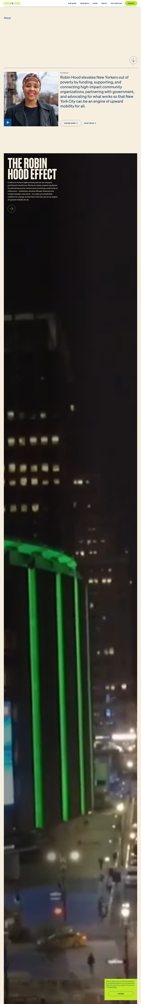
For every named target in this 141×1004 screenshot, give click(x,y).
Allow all (121, 993)
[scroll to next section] (133, 60)
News (95, 3)
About (104, 3)
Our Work (72, 3)
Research (84, 3)
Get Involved (116, 3)
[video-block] (31, 99)
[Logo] (12, 3)
